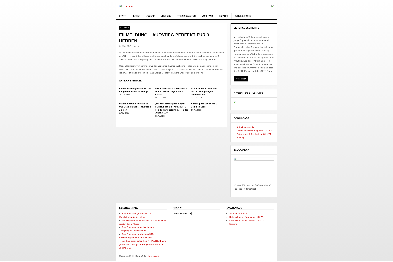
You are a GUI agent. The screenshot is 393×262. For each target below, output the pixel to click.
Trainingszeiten (186, 16)
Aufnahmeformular (246, 127)
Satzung (241, 137)
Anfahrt (223, 16)
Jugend (150, 16)
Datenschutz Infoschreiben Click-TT (254, 134)
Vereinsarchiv (243, 16)
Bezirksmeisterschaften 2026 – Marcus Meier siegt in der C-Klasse (171, 91)
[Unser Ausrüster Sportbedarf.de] (235, 102)
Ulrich (136, 46)
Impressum (153, 256)
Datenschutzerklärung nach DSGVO (254, 130)
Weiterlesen (240, 79)
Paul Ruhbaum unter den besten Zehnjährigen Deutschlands (204, 91)
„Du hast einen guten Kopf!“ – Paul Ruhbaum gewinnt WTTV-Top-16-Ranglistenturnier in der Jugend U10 (142, 244)
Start (122, 16)
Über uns (166, 16)
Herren (136, 16)
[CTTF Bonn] (126, 6)
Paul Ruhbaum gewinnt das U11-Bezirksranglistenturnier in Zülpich (135, 106)
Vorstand (207, 16)
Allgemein (124, 28)
